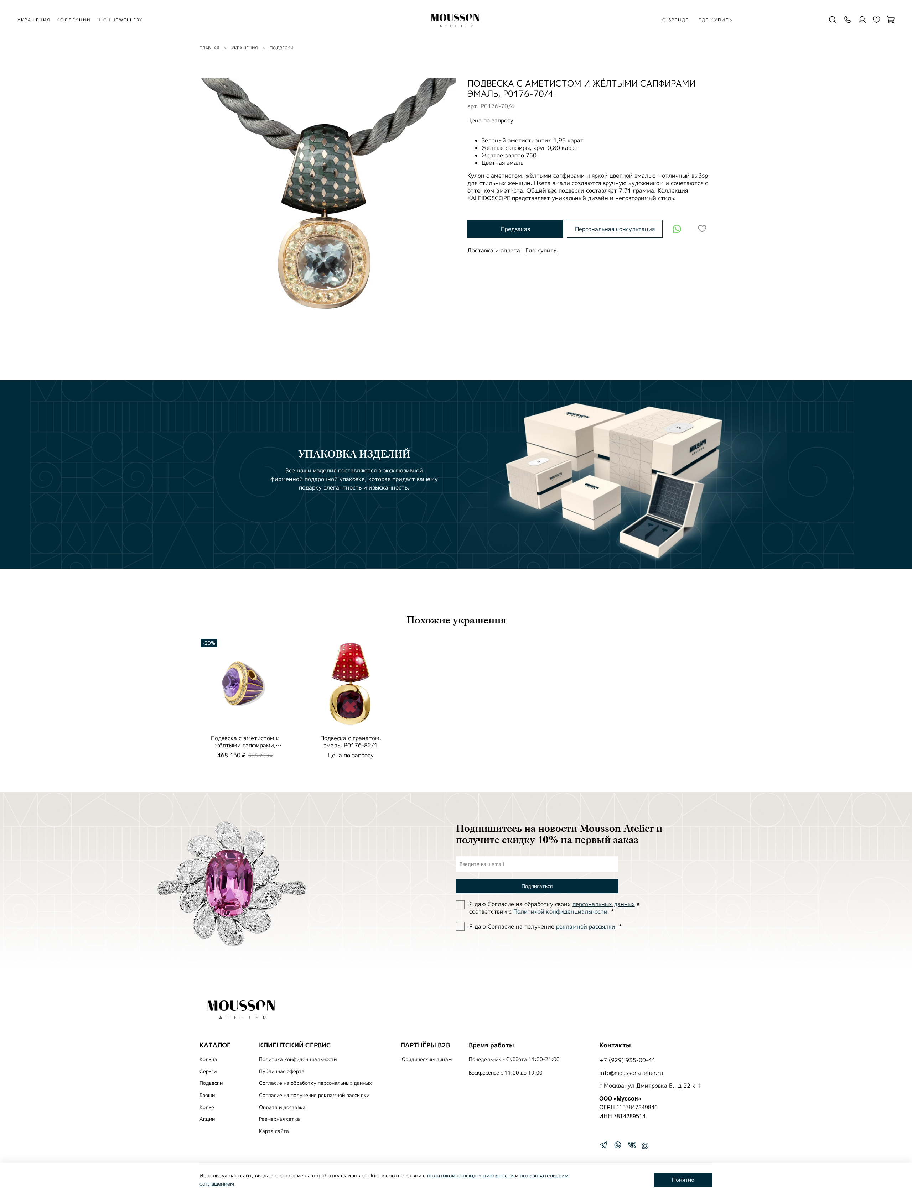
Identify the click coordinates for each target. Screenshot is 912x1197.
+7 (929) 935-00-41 (627, 1060)
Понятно (683, 1179)
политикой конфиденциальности (470, 1175)
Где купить (715, 20)
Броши (207, 1095)
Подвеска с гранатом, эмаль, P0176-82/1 (350, 741)
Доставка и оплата (493, 250)
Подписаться (537, 886)
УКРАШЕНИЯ (33, 20)
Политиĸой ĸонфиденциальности (560, 911)
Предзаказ (515, 229)
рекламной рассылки (585, 926)
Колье (207, 1107)
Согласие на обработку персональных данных (315, 1083)
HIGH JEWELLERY (120, 20)
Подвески (282, 48)
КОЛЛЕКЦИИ (74, 20)
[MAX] (645, 1146)
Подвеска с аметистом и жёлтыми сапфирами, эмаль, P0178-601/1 (245, 745)
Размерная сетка (279, 1119)
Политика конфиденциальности (298, 1059)
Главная (209, 48)
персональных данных (603, 904)
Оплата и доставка (282, 1107)
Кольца (208, 1059)
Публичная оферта (282, 1071)
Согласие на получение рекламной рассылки (314, 1095)
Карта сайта (274, 1131)
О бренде (675, 20)
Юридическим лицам (426, 1059)
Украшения (244, 48)
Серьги (208, 1071)
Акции (207, 1119)
